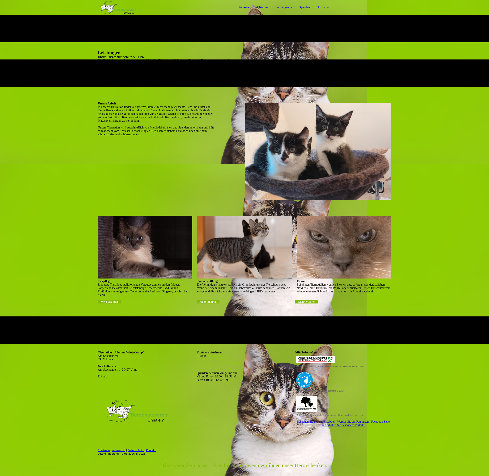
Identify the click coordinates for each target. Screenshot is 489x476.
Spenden (304, 7)
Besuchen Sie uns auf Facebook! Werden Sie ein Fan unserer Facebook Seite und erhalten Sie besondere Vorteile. (343, 423)
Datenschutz (136, 450)
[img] (131, 13)
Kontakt (151, 450)
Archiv (321, 7)
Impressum (118, 450)
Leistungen (282, 7)
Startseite (244, 7)
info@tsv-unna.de (118, 376)
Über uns (262, 7)
